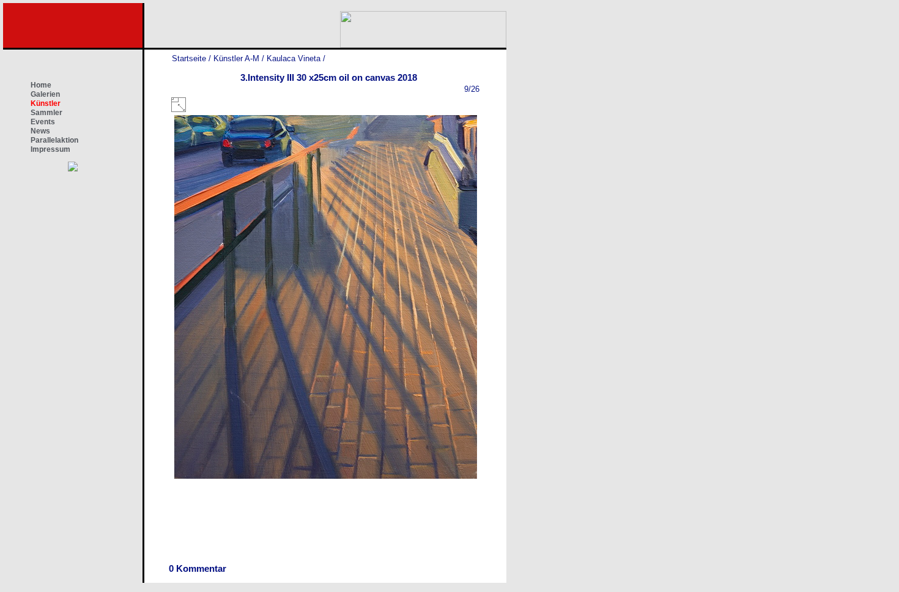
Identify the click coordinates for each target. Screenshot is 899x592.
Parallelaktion (54, 140)
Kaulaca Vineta (293, 58)
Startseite (189, 58)
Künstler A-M (236, 58)
